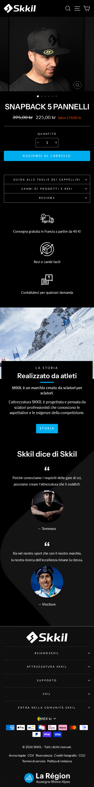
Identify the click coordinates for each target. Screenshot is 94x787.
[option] (47, 54)
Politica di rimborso (59, 761)
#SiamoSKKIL (47, 653)
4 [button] (49, 97)
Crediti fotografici (65, 755)
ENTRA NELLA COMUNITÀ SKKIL (47, 707)
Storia (47, 428)
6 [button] (57, 97)
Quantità (47, 133)
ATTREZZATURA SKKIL (47, 666)
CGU (82, 755)
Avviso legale (17, 755)
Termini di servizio (33, 761)
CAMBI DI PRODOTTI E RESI (47, 188)
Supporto (47, 680)
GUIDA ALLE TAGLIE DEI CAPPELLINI (47, 179)
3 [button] (46, 97)
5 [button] (53, 97)
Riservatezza (44, 755)
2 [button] (42, 97)
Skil (47, 693)
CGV (31, 755)
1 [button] (38, 96)
